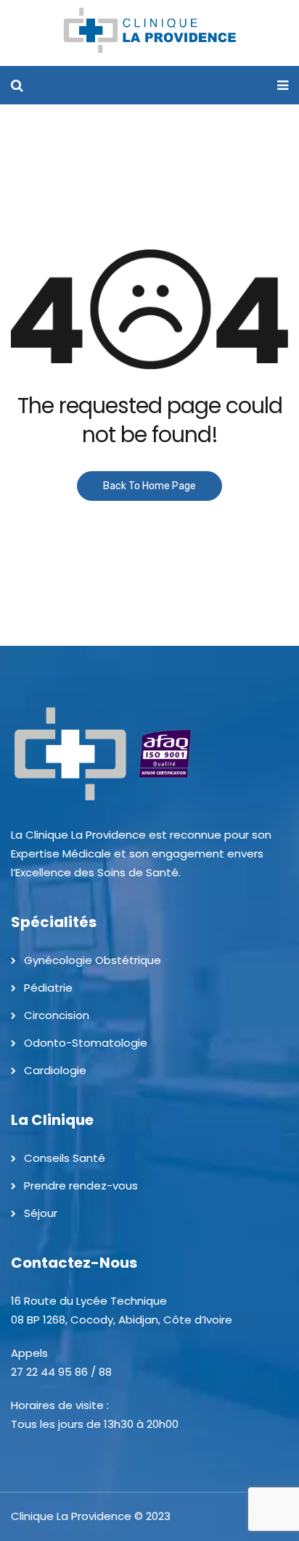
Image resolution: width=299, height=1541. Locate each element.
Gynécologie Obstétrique (92, 960)
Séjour (40, 1213)
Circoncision (56, 1015)
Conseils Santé (64, 1158)
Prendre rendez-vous (81, 1185)
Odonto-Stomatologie (85, 1042)
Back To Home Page (149, 486)
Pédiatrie (48, 987)
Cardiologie (55, 1070)
